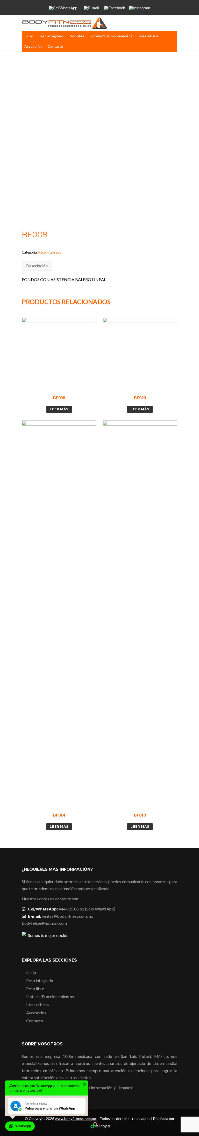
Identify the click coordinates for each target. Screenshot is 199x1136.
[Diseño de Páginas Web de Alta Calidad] (99, 1127)
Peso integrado (50, 36)
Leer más (59, 409)
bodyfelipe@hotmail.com (44, 923)
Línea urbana (148, 36)
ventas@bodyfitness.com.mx (67, 916)
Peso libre (76, 36)
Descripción (37, 265)
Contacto (55, 46)
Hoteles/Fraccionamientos (111, 36)
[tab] (37, 266)
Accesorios (33, 46)
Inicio (28, 36)
